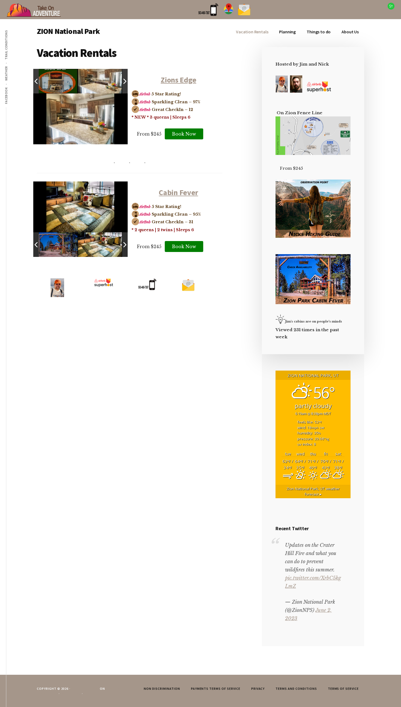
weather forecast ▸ (313, 491)
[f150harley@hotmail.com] (188, 290)
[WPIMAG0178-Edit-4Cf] (55, 244)
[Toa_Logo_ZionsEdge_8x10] (56, 81)
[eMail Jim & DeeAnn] (244, 14)
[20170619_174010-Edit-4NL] (100, 244)
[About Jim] (282, 91)
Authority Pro (85, 689)
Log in (89, 693)
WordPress (71, 693)
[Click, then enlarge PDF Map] (313, 153)
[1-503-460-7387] (147, 289)
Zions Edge (178, 80)
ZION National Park (68, 31)
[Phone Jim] (208, 14)
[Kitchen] (100, 81)
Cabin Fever (178, 192)
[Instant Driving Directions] (228, 14)
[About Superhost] (319, 91)
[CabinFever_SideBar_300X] (313, 302)
